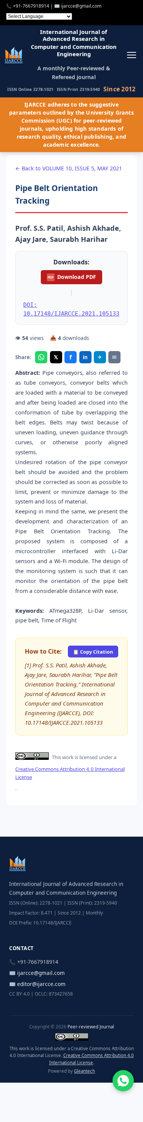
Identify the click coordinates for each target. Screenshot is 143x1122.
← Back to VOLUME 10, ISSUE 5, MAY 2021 (68, 168)
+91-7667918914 (31, 6)
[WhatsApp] (41, 357)
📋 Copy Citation (93, 651)
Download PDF (72, 276)
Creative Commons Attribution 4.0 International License (70, 773)
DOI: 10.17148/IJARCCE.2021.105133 (71, 309)
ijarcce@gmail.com (81, 6)
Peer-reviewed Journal (90, 1027)
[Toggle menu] (131, 54)
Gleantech (84, 1071)
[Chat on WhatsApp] (123, 1080)
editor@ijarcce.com (41, 984)
